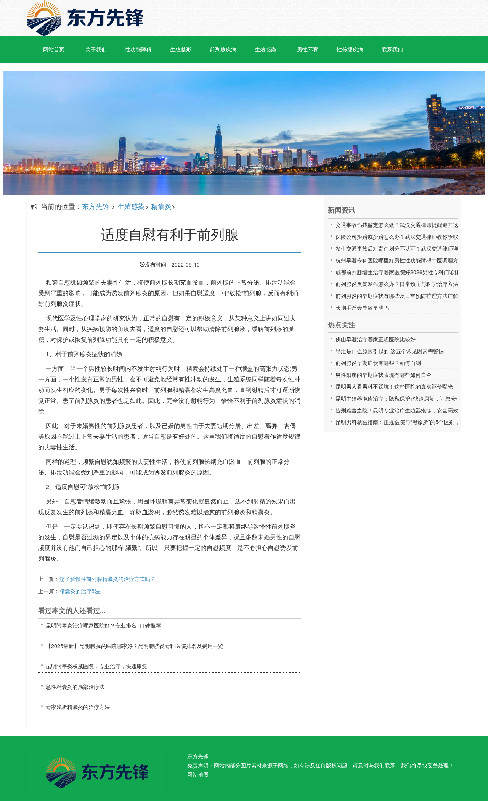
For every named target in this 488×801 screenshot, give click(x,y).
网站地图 (198, 774)
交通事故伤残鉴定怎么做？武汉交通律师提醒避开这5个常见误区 (412, 224)
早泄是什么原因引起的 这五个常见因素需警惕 (390, 351)
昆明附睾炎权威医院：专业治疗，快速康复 (96, 666)
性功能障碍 (138, 49)
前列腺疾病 (223, 49)
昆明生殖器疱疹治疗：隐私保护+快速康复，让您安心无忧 (404, 398)
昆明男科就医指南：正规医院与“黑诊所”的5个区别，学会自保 (408, 422)
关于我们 (96, 49)
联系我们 (392, 49)
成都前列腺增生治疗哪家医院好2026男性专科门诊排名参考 (406, 272)
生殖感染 (265, 49)
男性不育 (307, 49)
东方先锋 (85, 18)
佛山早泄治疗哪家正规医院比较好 (376, 339)
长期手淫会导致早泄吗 (362, 307)
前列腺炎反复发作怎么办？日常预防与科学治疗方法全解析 (405, 284)
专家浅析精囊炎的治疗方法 (78, 707)
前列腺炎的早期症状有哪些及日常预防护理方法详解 (397, 295)
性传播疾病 (350, 49)
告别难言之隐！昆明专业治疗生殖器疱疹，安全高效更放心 (405, 410)
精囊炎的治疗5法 (79, 591)
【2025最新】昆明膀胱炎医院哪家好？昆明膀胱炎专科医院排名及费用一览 (134, 646)
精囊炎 (161, 206)
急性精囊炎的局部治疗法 (75, 686)
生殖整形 (180, 49)
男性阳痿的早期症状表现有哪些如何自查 (384, 374)
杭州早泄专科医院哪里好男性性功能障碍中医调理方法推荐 (405, 260)
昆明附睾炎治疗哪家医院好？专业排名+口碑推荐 (103, 625)
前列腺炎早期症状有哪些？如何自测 (378, 363)
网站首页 (53, 49)
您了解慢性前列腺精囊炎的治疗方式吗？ (107, 578)
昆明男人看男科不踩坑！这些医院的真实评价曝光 (394, 386)
